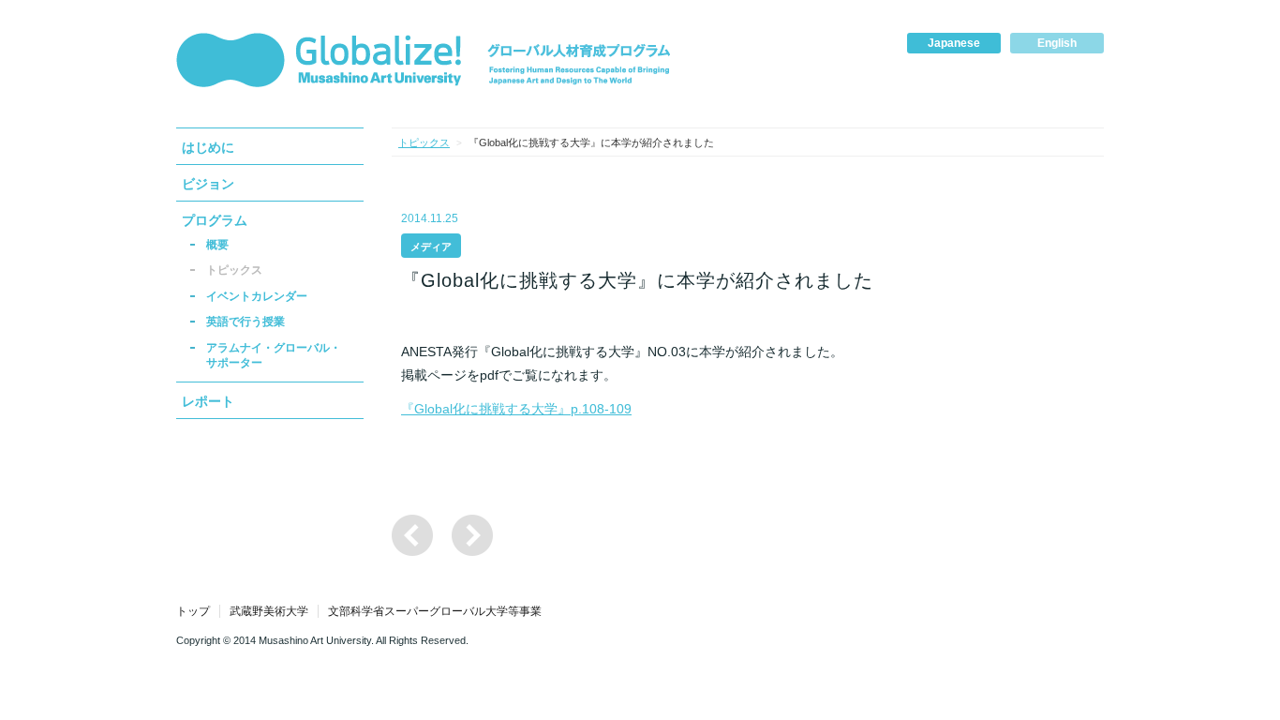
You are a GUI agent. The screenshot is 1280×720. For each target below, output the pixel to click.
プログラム (214, 220)
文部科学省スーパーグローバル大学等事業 (435, 611)
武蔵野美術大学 (269, 611)
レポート (208, 401)
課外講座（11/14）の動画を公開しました (472, 535)
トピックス (234, 270)
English (1057, 43)
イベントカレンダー (256, 296)
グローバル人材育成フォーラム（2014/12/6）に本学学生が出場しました (412, 535)
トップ (193, 611)
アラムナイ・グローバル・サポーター (273, 355)
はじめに (208, 147)
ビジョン (208, 183)
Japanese (954, 43)
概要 (217, 244)
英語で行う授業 (245, 321)
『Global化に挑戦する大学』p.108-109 (516, 408)
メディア (431, 246)
